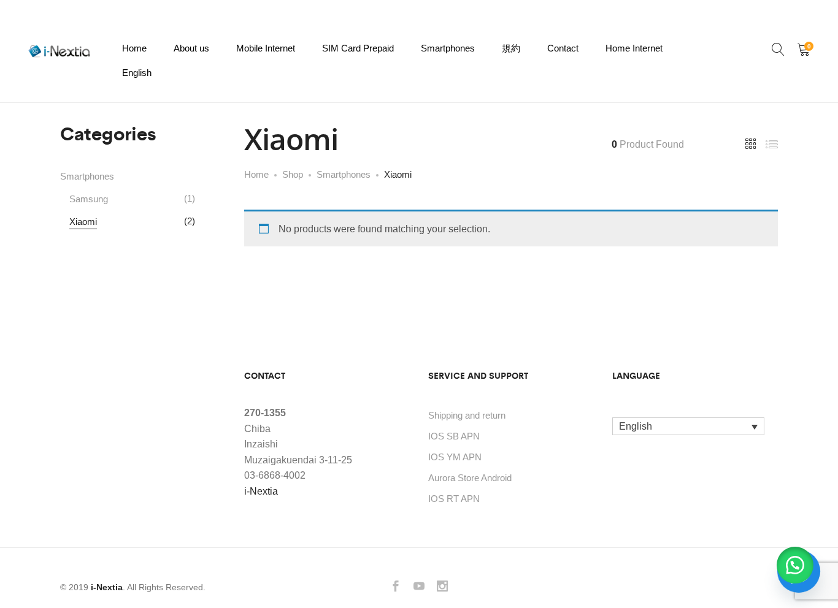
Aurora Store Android (470, 478)
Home (134, 48)
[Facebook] (395, 587)
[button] (795, 565)
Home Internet (634, 48)
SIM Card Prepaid (358, 48)
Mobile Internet (265, 48)
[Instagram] (442, 587)
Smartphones (448, 48)
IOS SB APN (454, 436)
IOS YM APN (455, 457)
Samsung (88, 199)
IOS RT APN (454, 498)
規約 (511, 48)
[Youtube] (419, 587)
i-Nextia (261, 491)
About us (191, 48)
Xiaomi (83, 221)
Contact (563, 48)
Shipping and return (466, 415)
